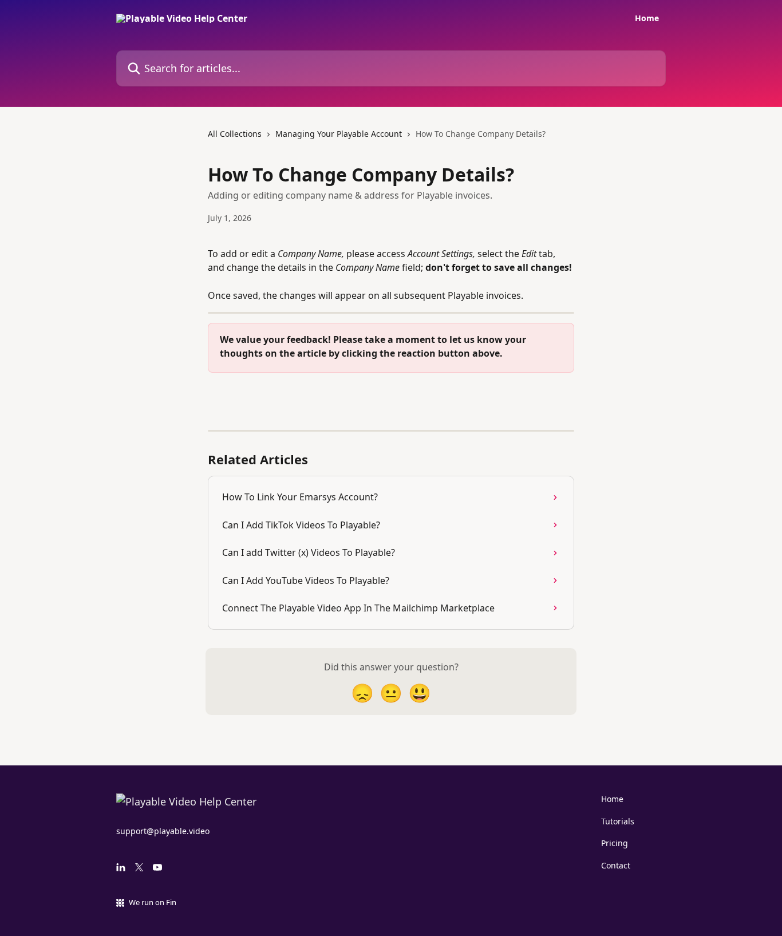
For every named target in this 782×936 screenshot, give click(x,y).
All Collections (235, 133)
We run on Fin (152, 902)
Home (647, 18)
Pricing (614, 843)
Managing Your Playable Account (338, 133)
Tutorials (617, 821)
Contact (615, 865)
